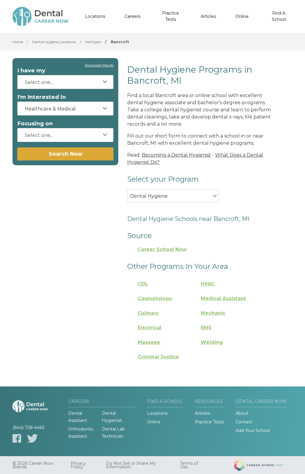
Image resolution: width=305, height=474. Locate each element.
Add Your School (253, 430)
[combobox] (65, 82)
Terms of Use (189, 465)
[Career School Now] (263, 465)
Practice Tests (170, 16)
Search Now (65, 154)
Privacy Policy (78, 465)
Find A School (279, 16)
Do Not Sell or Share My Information (131, 465)
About (242, 413)
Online (242, 16)
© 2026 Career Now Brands (33, 465)
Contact (244, 422)
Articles (208, 16)
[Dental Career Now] (41, 16)
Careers (132, 16)
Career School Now (162, 249)
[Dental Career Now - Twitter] (32, 438)
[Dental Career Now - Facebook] (17, 438)
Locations (95, 16)
